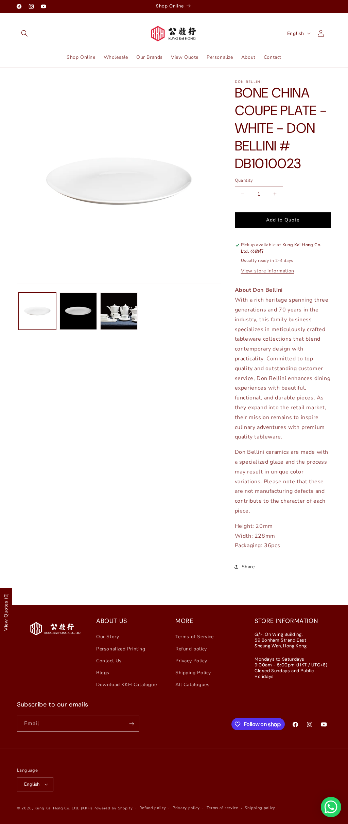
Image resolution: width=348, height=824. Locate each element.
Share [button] (248, 566)
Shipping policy (260, 807)
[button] (24, 33)
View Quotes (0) (6, 612)
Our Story (107, 636)
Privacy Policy (191, 661)
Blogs (102, 672)
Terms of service (222, 807)
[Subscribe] (131, 724)
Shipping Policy (193, 672)
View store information (267, 271)
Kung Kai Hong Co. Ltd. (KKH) (63, 808)
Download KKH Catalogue (126, 684)
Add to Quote (282, 220)
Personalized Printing (120, 649)
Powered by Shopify (113, 808)
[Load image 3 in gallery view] (119, 311)
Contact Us (109, 661)
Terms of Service (194, 636)
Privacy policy (186, 807)
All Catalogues (192, 684)
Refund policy (191, 649)
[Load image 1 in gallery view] (37, 311)
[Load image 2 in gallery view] (78, 311)
